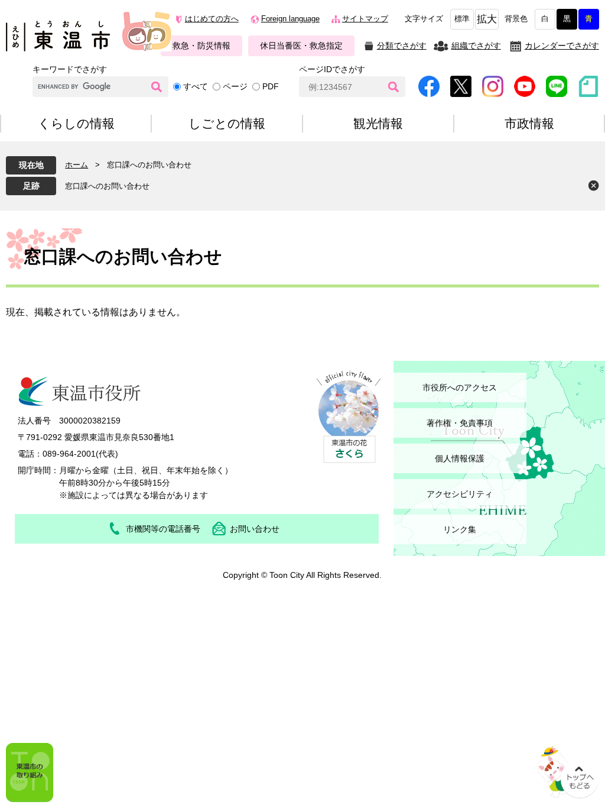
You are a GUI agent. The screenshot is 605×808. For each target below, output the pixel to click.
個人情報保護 (459, 458)
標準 (462, 19)
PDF (270, 86)
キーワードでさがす (69, 69)
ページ (235, 86)
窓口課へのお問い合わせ (107, 186)
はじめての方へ (212, 19)
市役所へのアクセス (459, 387)
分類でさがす (402, 45)
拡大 (487, 19)
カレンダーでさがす (562, 45)
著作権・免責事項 (460, 423)
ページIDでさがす (332, 69)
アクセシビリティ (460, 494)
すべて (195, 86)
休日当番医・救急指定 (301, 45)
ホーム (76, 164)
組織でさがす (476, 45)
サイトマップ (365, 19)
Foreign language (290, 19)
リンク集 (459, 529)
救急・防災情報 (201, 45)
